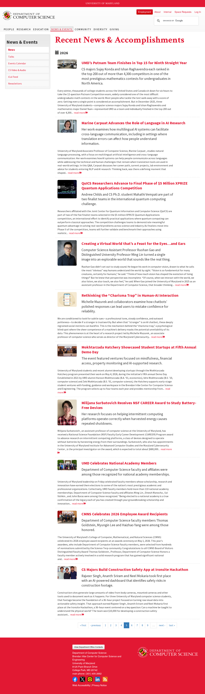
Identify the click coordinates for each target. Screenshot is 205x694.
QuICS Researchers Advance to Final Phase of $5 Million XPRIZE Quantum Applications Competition (135, 185)
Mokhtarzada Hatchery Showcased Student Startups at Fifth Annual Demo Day (139, 349)
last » (172, 625)
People (9, 29)
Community (83, 29)
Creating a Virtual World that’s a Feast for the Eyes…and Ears (133, 243)
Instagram (90, 679)
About (157, 11)
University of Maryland (102, 3)
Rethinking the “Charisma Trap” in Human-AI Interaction (130, 295)
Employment (144, 11)
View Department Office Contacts (88, 647)
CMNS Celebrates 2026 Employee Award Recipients (125, 514)
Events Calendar (17, 63)
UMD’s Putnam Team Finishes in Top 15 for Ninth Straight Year (134, 62)
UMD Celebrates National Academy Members (119, 463)
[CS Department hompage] (167, 651)
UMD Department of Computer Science (28, 15)
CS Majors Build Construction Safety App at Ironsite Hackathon (135, 569)
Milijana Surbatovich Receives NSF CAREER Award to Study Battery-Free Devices (139, 405)
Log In (198, 11)
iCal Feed (13, 76)
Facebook (75, 679)
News (11, 50)
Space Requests (183, 11)
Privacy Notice (99, 685)
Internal (167, 11)
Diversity (100, 29)
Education (41, 29)
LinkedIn (97, 679)
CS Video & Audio (17, 70)
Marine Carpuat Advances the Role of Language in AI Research (133, 122)
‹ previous (95, 625)
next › (162, 625)
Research (24, 29)
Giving (114, 29)
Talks (11, 56)
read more (80, 112)
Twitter (82, 679)
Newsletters (15, 83)
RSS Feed (105, 679)
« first (83, 625)
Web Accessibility (81, 685)
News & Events (61, 29)
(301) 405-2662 (94, 673)
